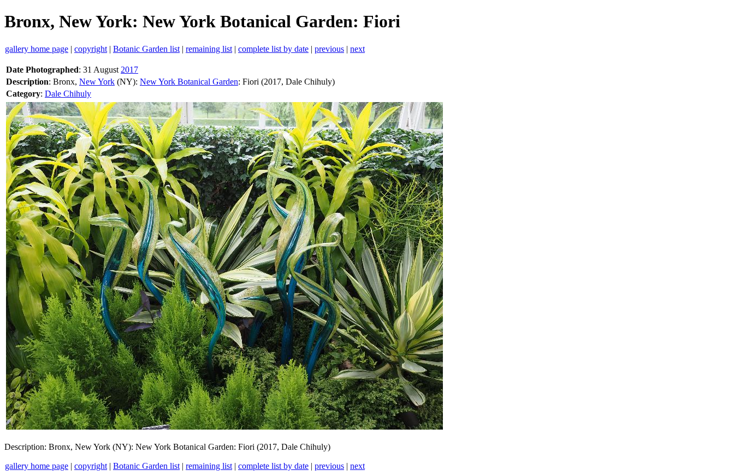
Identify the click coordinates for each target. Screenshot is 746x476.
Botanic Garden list (146, 48)
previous (329, 48)
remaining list (209, 48)
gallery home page (36, 48)
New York (97, 81)
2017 (129, 69)
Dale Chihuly (68, 93)
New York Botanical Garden (189, 81)
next (357, 48)
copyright (90, 48)
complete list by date (273, 48)
